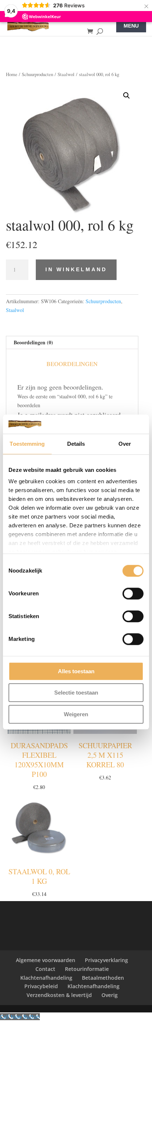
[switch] (133, 593)
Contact (45, 968)
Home (11, 74)
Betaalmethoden (103, 977)
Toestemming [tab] (27, 444)
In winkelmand (76, 269)
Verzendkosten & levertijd (59, 994)
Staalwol (66, 74)
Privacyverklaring (106, 960)
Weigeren (76, 714)
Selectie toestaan (76, 693)
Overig (109, 994)
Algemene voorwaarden (45, 960)
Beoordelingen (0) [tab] (33, 342)
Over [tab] (124, 444)
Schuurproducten (37, 74)
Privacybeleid (41, 986)
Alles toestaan (76, 671)
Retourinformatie (87, 968)
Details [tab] (76, 444)
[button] (126, 95)
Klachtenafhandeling (46, 977)
